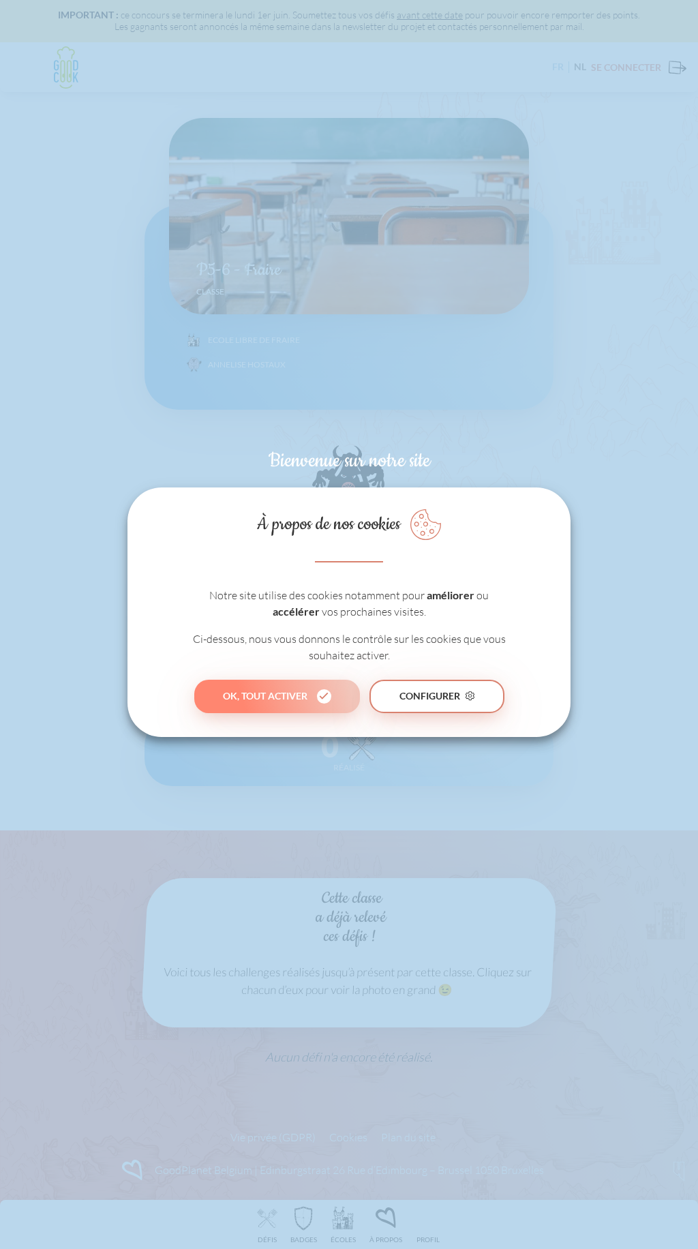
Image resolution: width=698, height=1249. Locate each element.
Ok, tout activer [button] (265, 696)
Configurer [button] (429, 696)
